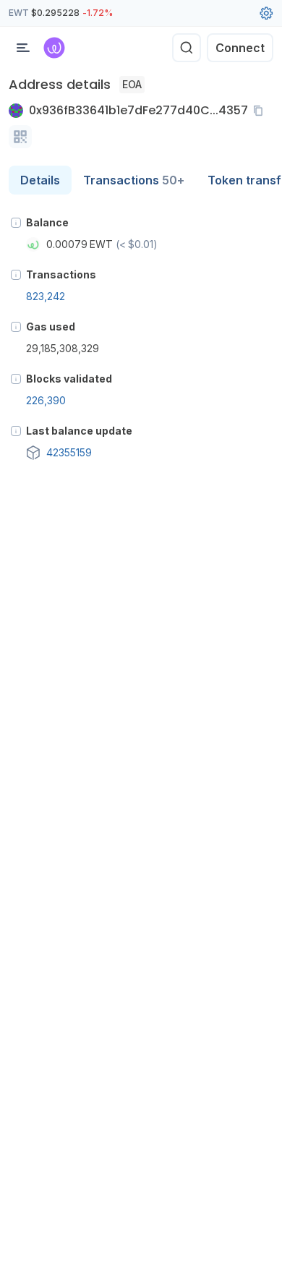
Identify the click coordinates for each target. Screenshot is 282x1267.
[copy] (261, 110)
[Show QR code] (20, 136)
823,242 (45, 296)
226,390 (46, 400)
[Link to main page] (54, 48)
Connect (240, 47)
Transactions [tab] (133, 180)
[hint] (16, 223)
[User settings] (266, 13)
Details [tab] (40, 180)
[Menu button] (23, 47)
